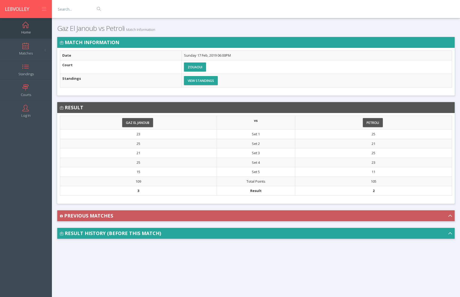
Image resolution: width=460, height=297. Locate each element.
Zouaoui (195, 67)
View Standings (201, 80)
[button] (256, 215)
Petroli (373, 122)
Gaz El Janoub (137, 122)
